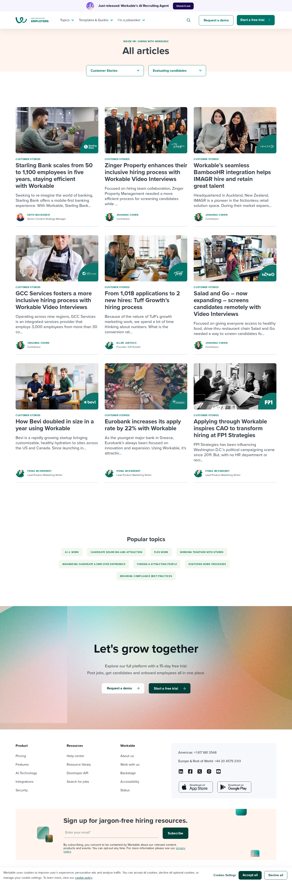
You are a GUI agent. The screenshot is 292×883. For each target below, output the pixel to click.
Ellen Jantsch (127, 343)
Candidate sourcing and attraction (116, 552)
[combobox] (189, 20)
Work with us (129, 764)
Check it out (183, 5)
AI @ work (72, 552)
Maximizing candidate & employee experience (93, 564)
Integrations (24, 782)
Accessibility (129, 782)
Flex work (161, 552)
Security (22, 790)
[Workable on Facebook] (190, 773)
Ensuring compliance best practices (146, 576)
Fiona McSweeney (39, 471)
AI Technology (26, 773)
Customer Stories (28, 159)
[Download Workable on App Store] (195, 787)
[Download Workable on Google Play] (234, 787)
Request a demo (216, 20)
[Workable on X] (209, 773)
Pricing (21, 756)
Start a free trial (252, 20)
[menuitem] (66, 20)
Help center (75, 756)
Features (22, 764)
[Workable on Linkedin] (180, 773)
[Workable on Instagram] (218, 773)
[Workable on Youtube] (199, 773)
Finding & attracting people (157, 564)
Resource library (79, 764)
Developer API (77, 773)
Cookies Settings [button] (225, 875)
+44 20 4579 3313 (227, 761)
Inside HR (129, 41)
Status (125, 790)
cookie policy (83, 878)
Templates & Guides (93, 20)
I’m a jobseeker (129, 20)
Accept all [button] (250, 875)
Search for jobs (78, 782)
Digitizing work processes (207, 564)
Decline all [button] (275, 875)
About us (127, 756)
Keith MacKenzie (38, 215)
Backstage (128, 773)
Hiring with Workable (153, 41)
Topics (64, 20)
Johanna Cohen (128, 215)
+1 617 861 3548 (205, 752)
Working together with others (202, 552)
